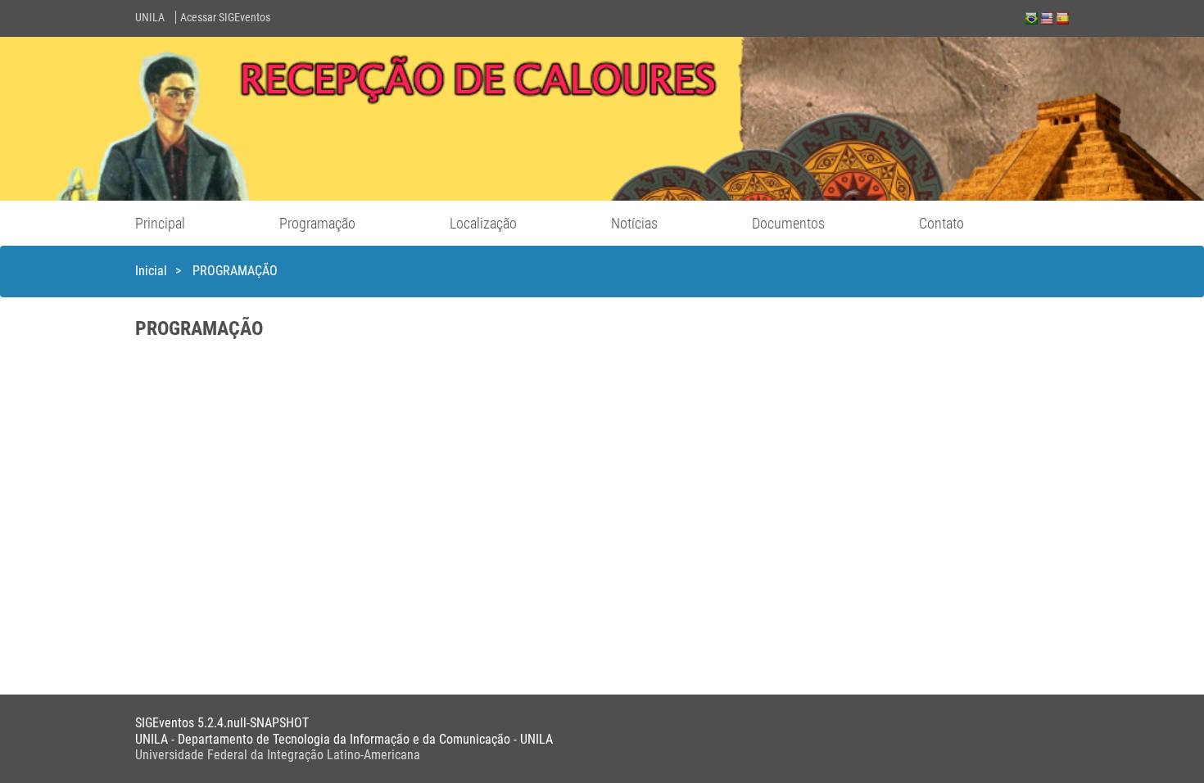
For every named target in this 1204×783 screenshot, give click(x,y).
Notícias (634, 223)
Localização (483, 223)
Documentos (788, 223)
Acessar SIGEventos (225, 17)
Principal (160, 223)
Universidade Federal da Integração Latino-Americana (277, 755)
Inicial (151, 270)
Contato (941, 223)
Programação (317, 223)
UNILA (150, 17)
